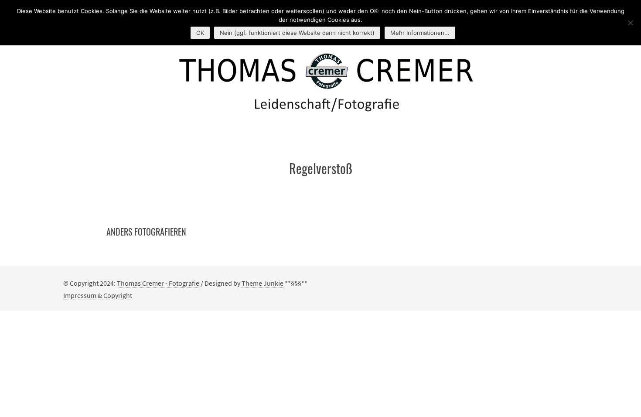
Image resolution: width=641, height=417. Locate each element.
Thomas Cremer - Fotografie (158, 283)
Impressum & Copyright (97, 295)
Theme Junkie (262, 283)
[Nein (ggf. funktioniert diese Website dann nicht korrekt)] (630, 22)
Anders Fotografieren (146, 231)
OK (200, 32)
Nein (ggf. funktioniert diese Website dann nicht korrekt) (297, 32)
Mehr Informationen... (420, 32)
